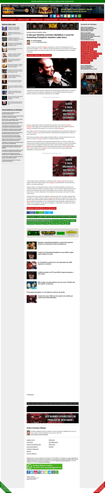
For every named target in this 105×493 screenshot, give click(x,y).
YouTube (46, 223)
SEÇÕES (76, 19)
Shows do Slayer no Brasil (87, 29)
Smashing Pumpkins (32, 32)
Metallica (40, 32)
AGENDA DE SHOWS (23, 19)
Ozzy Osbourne (86, 56)
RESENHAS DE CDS (36, 19)
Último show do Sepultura (87, 27)
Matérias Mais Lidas (9, 24)
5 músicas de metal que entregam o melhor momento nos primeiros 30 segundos (15, 39)
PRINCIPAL (52, 440)
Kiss (91, 49)
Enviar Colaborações (86, 67)
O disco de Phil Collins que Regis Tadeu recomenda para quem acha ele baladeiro (11, 136)
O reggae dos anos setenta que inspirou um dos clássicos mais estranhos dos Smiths (12, 126)
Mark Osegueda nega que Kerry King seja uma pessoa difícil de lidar (15, 103)
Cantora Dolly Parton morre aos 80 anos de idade (15, 49)
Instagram (30, 223)
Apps (68, 223)
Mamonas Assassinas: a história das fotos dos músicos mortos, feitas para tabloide (15, 65)
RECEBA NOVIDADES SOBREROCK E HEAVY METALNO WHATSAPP (5, 488)
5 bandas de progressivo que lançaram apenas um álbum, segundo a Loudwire (12, 116)
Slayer (83, 60)
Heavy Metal (85, 46)
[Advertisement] (39, 166)
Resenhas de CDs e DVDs (87, 37)
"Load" (40, 48)
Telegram (64, 220)
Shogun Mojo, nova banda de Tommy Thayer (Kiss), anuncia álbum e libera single (12, 120)
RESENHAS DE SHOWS (51, 19)
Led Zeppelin (85, 51)
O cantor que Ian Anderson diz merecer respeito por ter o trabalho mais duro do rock (12, 154)
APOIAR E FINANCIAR (56, 5)
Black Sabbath (86, 44)
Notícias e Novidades (86, 32)
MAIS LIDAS (52, 444)
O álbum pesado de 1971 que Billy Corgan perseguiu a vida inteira (55, 273)
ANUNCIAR (15, 5)
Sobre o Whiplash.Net (86, 65)
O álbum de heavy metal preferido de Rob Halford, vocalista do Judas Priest (14, 28)
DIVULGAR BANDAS (42, 5)
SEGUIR (66, 5)
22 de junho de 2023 (41, 42)
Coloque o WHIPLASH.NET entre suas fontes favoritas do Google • (37, 216)
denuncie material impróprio (63, 460)
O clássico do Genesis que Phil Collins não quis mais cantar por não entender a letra (15, 71)
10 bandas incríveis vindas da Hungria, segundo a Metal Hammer (11, 113)
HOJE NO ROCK (63, 19)
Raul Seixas (85, 58)
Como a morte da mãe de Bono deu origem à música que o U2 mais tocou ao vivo (12, 123)
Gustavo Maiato (37, 40)
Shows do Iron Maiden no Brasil (88, 28)
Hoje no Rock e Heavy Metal (87, 33)
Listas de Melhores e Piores (87, 39)
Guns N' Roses (96, 44)
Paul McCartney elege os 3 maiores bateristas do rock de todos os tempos (15, 76)
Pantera (44, 32)
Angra (88, 42)
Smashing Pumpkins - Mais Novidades (39, 55)
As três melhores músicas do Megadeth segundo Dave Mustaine (14, 60)
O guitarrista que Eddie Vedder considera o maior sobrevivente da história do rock (15, 44)
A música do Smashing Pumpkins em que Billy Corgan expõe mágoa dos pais (56, 253)
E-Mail (63, 223)
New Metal (92, 53)
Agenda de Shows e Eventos (88, 35)
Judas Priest (85, 49)
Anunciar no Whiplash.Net (87, 66)
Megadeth (93, 51)
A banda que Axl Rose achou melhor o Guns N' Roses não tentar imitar (14, 92)
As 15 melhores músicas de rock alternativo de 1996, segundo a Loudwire (55, 263)
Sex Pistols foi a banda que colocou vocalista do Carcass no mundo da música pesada (12, 129)
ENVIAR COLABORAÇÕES (27, 5)
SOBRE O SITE (6, 5)
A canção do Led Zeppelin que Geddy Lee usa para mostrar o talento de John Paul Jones (12, 150)
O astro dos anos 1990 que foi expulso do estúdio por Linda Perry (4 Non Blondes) (55, 296)
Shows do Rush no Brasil (87, 30)
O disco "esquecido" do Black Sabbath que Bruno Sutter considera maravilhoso (14, 55)
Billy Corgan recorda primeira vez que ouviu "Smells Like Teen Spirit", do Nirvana (56, 283)
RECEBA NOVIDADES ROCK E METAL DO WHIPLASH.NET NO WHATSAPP (52, 1)
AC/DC (83, 42)
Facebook (72, 220)
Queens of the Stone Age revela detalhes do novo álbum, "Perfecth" (15, 97)
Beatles (94, 42)
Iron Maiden (93, 46)
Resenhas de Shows (86, 38)
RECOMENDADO (53, 442)
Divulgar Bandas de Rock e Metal (89, 68)
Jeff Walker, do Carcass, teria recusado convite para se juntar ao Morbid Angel (12, 143)
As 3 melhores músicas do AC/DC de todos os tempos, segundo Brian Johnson (12, 157)
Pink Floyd (95, 56)
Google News (54, 223)
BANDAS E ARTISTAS (90, 19)
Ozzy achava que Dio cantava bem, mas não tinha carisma (15, 81)
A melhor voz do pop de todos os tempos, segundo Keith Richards (11, 160)
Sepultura (93, 58)
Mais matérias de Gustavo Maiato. (39, 434)
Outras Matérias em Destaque (12, 109)
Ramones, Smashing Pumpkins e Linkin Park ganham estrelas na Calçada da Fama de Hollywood (55, 243)
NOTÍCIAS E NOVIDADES (9, 19)
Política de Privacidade (44, 462)
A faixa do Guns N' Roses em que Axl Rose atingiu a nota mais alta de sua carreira (11, 139)
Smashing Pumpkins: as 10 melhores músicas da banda (46, 292)
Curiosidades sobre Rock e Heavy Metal (90, 36)
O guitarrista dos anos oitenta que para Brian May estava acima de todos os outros (12, 133)
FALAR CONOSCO (76, 5)
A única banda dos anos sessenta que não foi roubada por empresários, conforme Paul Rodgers (12, 146)
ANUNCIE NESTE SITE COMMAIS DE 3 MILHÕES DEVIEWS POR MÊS (100, 488)
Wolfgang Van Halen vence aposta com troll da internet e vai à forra (15, 33)
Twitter (38, 223)
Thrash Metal (85, 62)
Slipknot (89, 60)
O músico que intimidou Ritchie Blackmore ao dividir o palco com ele (15, 87)
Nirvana (99, 53)
